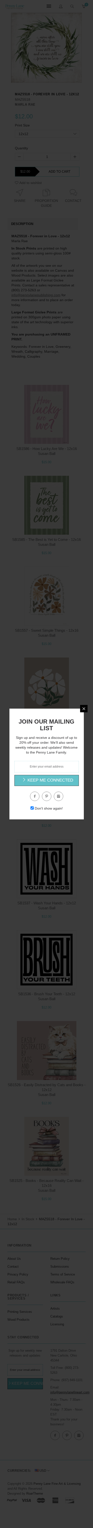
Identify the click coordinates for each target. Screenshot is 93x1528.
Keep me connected (49, 780)
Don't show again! (49, 808)
